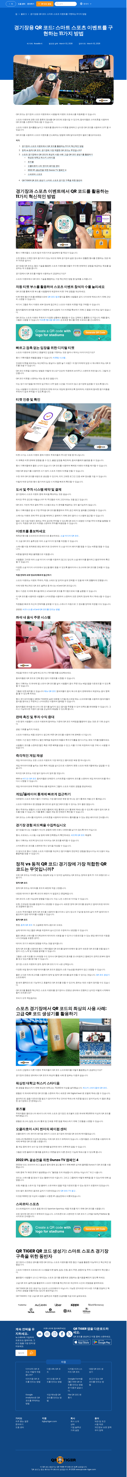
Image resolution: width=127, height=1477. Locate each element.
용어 (97, 1418)
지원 (44, 1418)
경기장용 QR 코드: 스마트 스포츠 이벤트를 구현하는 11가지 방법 (58, 14)
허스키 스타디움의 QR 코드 (95, 1087)
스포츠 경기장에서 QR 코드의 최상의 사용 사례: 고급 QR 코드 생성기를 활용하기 (57, 154)
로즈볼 (31, 161)
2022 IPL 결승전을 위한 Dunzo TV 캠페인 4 (47, 170)
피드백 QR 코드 (78, 835)
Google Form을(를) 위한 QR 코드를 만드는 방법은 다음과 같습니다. (75, 1384)
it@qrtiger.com (49, 1421)
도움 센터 (20, 1427)
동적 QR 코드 (26, 925)
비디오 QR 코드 (29, 778)
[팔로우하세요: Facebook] (62, 1334)
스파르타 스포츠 (35, 174)
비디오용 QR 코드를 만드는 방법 (54, 1380)
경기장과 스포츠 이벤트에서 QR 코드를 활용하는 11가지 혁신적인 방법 (52, 146)
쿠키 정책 (99, 1430)
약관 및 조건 (100, 1421)
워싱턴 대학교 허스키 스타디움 (41, 157)
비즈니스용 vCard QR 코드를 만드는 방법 (41, 609)
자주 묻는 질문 (22, 1421)
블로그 (24, 14)
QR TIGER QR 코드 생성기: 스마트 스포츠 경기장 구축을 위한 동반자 (52, 180)
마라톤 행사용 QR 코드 (50, 320)
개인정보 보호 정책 (103, 1427)
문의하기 (19, 1424)
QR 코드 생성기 (103, 974)
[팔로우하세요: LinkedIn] (40, 1334)
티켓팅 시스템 (59, 357)
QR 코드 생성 (46, 4)
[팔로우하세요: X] (69, 1334)
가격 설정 (75, 1430)
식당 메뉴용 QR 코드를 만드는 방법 (54, 1397)
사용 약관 (99, 1424)
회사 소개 (75, 1421)
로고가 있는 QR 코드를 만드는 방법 (96, 1381)
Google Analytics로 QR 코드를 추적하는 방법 (33, 1399)
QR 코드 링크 (53, 296)
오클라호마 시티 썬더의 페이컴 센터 (44, 166)
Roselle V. (38, 43)
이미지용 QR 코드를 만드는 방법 (33, 1380)
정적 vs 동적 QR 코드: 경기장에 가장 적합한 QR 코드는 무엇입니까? (52, 150)
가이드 (19, 1418)
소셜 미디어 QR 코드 (69, 535)
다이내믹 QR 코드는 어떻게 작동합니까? (33, 1371)
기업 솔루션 (76, 1427)
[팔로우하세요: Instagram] (54, 1334)
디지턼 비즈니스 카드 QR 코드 (75, 1370)
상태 (73, 1424)
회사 (73, 1418)
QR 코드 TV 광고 (68, 1190)
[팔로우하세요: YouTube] (47, 1334)
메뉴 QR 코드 (50, 691)
